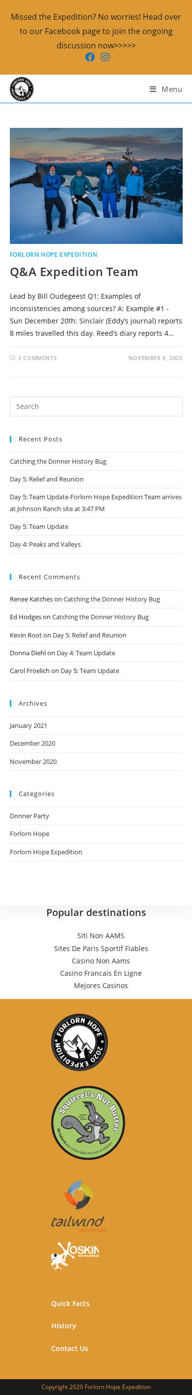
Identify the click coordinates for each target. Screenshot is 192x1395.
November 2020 (33, 761)
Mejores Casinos (101, 985)
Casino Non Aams (101, 960)
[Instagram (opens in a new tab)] (104, 57)
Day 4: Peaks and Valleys (45, 544)
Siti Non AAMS (101, 935)
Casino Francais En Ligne (101, 973)
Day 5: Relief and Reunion (47, 479)
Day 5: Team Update (39, 526)
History (63, 1325)
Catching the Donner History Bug (58, 461)
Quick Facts (70, 1303)
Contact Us (69, 1348)
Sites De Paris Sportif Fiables (101, 948)
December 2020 (32, 743)
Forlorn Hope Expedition (53, 254)
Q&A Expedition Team (74, 271)
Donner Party (29, 815)
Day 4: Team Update (86, 652)
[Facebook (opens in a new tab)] (90, 57)
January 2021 (28, 725)
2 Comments (37, 357)
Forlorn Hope (29, 833)
